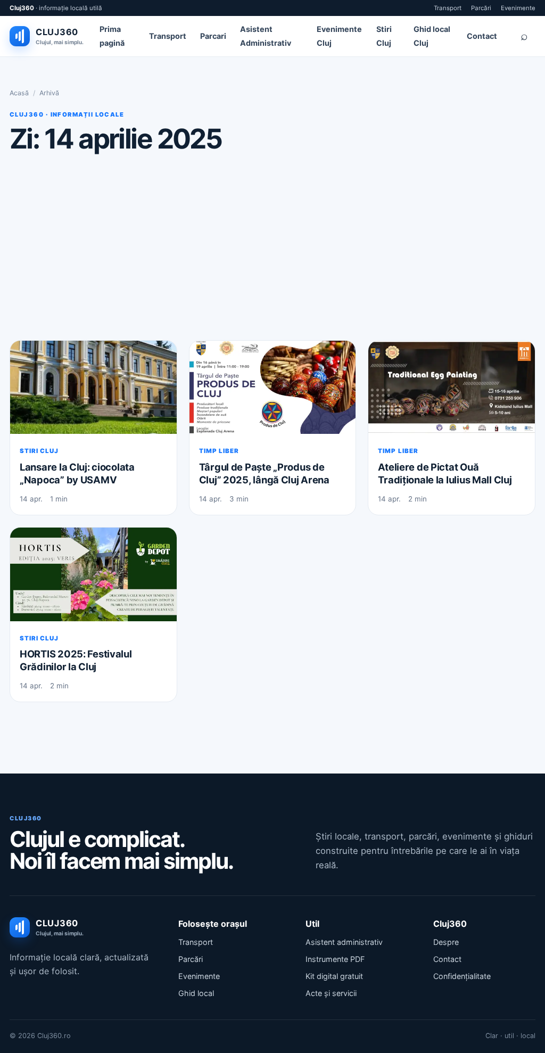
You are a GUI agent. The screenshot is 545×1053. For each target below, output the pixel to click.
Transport (447, 8)
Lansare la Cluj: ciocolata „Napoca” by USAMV (77, 473)
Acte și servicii (331, 993)
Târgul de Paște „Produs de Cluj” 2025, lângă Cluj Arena (264, 473)
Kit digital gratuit (334, 976)
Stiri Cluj (39, 451)
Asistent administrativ (344, 942)
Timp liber (219, 451)
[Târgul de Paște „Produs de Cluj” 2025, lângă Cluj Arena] (272, 387)
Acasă (19, 93)
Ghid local (196, 993)
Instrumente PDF (335, 959)
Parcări (481, 8)
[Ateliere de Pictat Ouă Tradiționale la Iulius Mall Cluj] (451, 387)
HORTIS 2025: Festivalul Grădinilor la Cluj (76, 660)
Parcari (213, 35)
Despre (446, 942)
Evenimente (518, 8)
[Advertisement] (272, 246)
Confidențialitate (462, 976)
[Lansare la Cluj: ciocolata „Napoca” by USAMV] (93, 387)
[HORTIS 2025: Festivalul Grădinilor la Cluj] (93, 574)
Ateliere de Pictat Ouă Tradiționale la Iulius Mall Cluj (444, 473)
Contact (482, 35)
